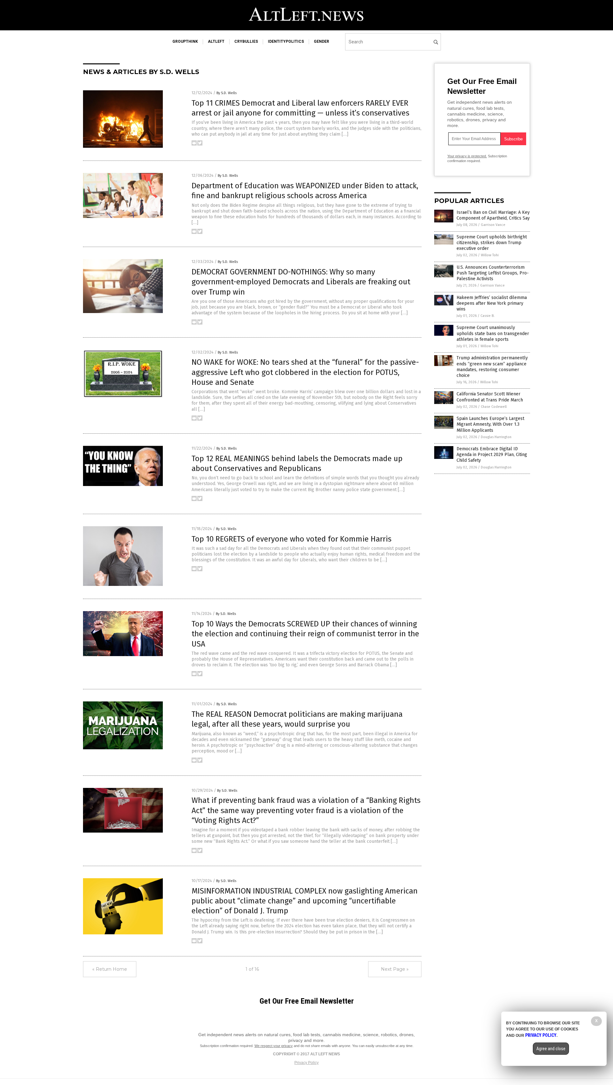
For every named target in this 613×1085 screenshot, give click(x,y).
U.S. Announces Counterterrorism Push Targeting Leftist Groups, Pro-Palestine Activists (493, 273)
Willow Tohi (490, 255)
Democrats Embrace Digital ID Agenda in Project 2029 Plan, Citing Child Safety (492, 454)
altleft (216, 41)
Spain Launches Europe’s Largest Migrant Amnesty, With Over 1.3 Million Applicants (490, 424)
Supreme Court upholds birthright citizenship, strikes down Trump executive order (492, 242)
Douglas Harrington (496, 437)
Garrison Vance (493, 225)
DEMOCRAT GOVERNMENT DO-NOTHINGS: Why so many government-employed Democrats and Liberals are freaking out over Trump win (301, 281)
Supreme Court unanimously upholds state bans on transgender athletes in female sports (493, 333)
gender (321, 41)
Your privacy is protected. (467, 156)
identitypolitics (286, 41)
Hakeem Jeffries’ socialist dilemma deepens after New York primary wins (492, 303)
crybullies (246, 41)
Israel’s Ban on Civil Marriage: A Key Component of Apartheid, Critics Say (493, 215)
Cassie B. (488, 316)
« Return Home (109, 969)
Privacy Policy (306, 1062)
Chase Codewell (494, 407)
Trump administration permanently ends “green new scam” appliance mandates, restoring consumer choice (492, 366)
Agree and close (550, 1048)
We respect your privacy (273, 1046)
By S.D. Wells (226, 93)
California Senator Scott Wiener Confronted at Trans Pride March (490, 396)
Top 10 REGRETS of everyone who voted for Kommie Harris (291, 539)
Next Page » (395, 969)
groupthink (185, 41)
